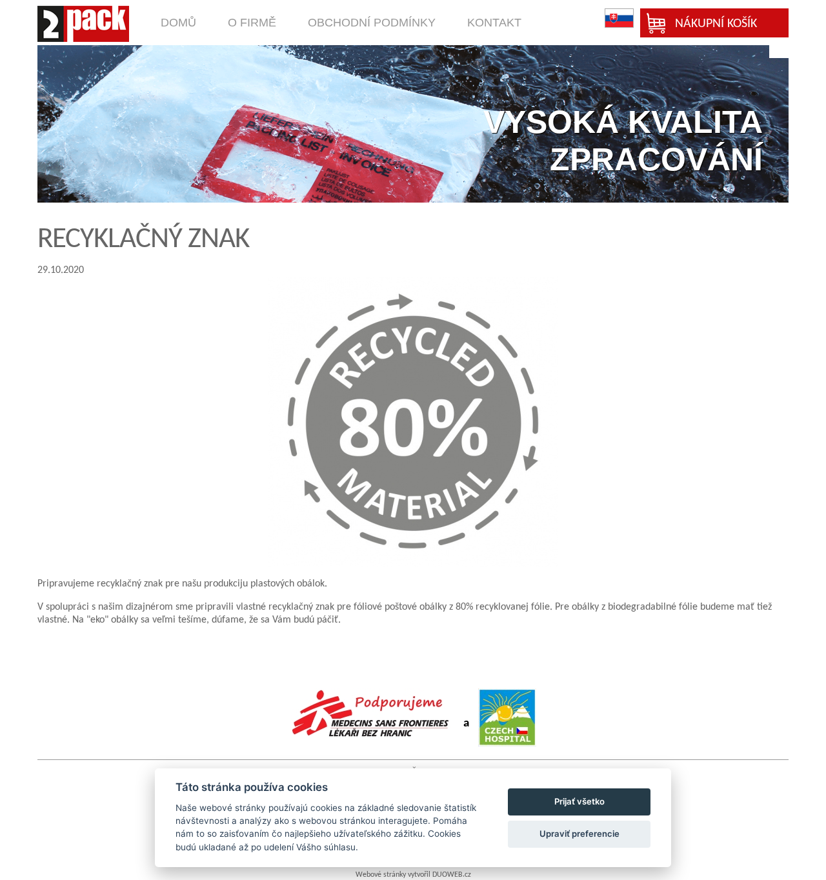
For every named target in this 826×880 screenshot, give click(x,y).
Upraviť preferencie (579, 833)
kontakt (494, 22)
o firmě (252, 22)
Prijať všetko (579, 801)
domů (178, 22)
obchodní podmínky (372, 22)
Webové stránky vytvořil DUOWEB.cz (413, 875)
